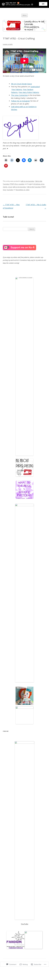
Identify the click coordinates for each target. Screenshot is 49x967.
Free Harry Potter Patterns (29, 92)
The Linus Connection (19, 95)
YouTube (10, 190)
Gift (43, 4)
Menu (24, 15)
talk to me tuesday (27, 181)
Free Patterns (17, 89)
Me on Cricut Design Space (21, 84)
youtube (21, 184)
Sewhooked (35, 87)
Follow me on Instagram (20, 101)
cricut (10, 187)
